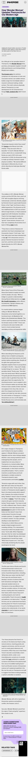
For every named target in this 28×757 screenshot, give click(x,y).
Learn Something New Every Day (11, 722)
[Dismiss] (25, 742)
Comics (6, 146)
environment (5, 510)
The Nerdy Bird (10, 287)
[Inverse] (13, 2)
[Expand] (20, 742)
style (11, 225)
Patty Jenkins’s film (12, 92)
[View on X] (14, 181)
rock (10, 659)
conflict (21, 479)
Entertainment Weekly (26, 19)
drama (11, 499)
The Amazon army (7, 74)
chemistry (5, 610)
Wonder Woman (17, 64)
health (24, 597)
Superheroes (7, 750)
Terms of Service (12, 737)
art (6, 237)
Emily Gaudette (7, 54)
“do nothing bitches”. (8, 402)
